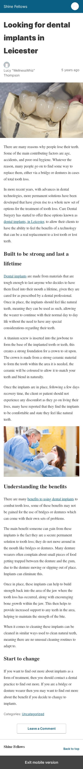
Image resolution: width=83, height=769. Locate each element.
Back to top (71, 749)
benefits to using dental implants (50, 498)
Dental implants (15, 276)
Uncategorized (33, 714)
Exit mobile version (41, 762)
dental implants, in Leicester (24, 221)
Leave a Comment (42, 728)
